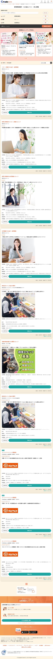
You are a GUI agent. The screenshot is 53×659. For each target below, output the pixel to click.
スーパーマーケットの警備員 (9, 452)
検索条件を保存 (47, 26)
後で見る (5, 112)
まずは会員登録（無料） (26, 620)
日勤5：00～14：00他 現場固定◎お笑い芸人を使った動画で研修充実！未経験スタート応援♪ (22, 458)
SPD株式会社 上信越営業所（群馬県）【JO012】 (10, 543)
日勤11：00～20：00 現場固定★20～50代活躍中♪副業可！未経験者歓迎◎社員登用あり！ (21, 503)
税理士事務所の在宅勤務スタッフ (10, 176)
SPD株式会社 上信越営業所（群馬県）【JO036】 (10, 454)
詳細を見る (29, 112)
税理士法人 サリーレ (5, 123)
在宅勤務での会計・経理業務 (9, 231)
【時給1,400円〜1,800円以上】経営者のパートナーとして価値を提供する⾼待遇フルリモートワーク (23, 236)
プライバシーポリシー (28, 645)
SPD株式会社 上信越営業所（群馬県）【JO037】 (10, 499)
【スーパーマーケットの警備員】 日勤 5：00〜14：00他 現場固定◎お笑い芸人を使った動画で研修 (23, 546)
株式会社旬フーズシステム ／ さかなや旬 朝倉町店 (11, 398)
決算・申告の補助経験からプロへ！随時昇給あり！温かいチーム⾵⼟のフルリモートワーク (22, 182)
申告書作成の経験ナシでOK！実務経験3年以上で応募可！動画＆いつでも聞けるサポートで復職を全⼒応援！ (26, 127)
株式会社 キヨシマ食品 (6, 343)
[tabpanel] (26, 44)
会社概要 (41, 645)
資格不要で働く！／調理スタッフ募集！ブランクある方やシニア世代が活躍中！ (19, 347)
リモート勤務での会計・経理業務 (10, 67)
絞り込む (45, 12)
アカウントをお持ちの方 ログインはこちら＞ (26, 622)
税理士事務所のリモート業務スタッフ (11, 121)
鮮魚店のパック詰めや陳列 (8, 285)
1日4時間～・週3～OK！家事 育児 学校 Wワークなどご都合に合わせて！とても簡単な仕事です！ (23, 291)
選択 (45, 16)
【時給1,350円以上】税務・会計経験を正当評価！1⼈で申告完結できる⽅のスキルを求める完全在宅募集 (24, 73)
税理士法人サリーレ (5, 178)
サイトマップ (19, 645)
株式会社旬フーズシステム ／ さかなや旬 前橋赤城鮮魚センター (13, 287)
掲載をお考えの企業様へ (26, 647)
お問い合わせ (47, 645)
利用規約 (5, 645)
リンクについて (11, 645)
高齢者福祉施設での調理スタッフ (10, 341)
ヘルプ (36, 645)
